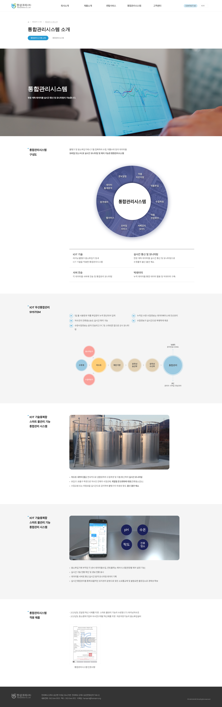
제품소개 (88, 5)
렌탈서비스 (111, 5)
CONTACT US (190, 6)
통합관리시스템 (134, 5)
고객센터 (157, 5)
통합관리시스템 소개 (38, 38)
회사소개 (65, 5)
